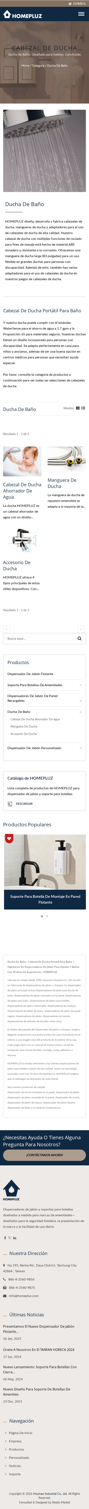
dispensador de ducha (67, 1097)
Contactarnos (53, 1108)
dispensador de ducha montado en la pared (31, 1092)
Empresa (15, 1441)
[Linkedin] (14, 1238)
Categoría (38, 65)
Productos (16, 1449)
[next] (81, 629)
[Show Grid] (78, 408)
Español (79, 3)
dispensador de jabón (67, 1092)
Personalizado (19, 1457)
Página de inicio (20, 1433)
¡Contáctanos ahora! (44, 1155)
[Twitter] (9, 1238)
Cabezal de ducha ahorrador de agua (22, 490)
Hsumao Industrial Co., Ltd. (50, 1494)
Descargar (24, 804)
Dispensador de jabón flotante (30, 674)
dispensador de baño (18, 1108)
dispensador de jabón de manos (24, 1102)
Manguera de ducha (62, 483)
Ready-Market (61, 1502)
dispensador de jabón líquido (59, 1102)
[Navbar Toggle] (81, 13)
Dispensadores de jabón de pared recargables (32, 698)
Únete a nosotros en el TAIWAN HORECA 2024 (38, 1349)
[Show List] (83, 408)
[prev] (6, 629)
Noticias (15, 1466)
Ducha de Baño (57, 65)
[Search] (79, 638)
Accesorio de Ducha (16, 565)
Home (25, 65)
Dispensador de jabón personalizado (34, 748)
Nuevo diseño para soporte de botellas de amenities (36, 1392)
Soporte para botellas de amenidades (34, 685)
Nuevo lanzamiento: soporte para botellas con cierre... (40, 1369)
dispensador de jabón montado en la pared (30, 1097)
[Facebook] (5, 1238)
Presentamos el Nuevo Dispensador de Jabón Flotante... (38, 1329)
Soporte (14, 1474)
